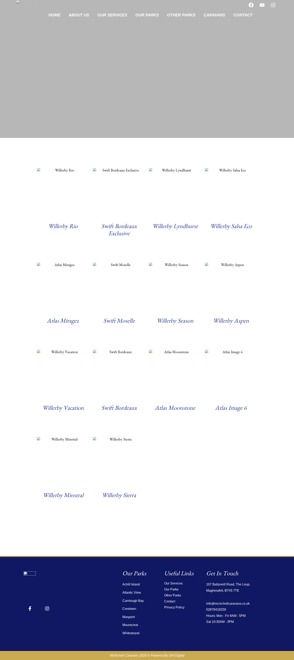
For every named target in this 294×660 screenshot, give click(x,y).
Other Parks (181, 15)
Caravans (214, 15)
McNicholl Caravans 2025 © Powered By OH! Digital (147, 655)
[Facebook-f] (30, 608)
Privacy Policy (174, 607)
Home (54, 15)
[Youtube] (262, 5)
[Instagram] (273, 5)
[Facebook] (251, 5)
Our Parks (147, 15)
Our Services (112, 15)
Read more (63, 242)
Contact (242, 15)
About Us (79, 15)
